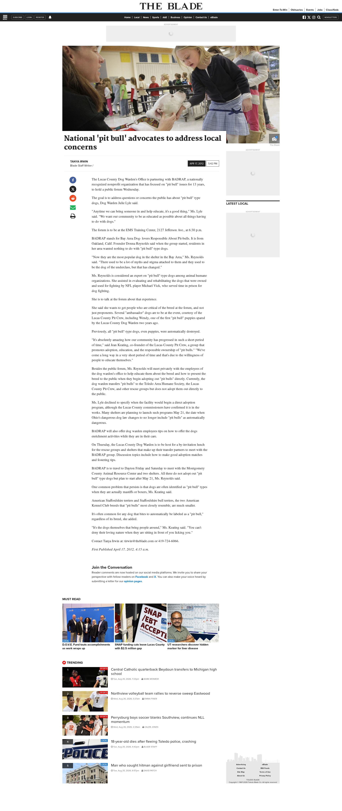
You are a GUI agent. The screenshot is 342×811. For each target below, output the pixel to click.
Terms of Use (265, 772)
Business (175, 17)
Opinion (188, 17)
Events (310, 10)
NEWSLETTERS (331, 17)
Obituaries (297, 10)
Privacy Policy (265, 775)
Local (136, 17)
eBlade (214, 17)
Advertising (241, 764)
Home (127, 17)
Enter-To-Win (280, 10)
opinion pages (133, 581)
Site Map (241, 772)
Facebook (141, 577)
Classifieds (332, 10)
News (146, 17)
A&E (165, 17)
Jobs (320, 10)
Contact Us (201, 17)
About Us (241, 775)
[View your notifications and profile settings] (50, 17)
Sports (155, 17)
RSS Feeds (265, 768)
